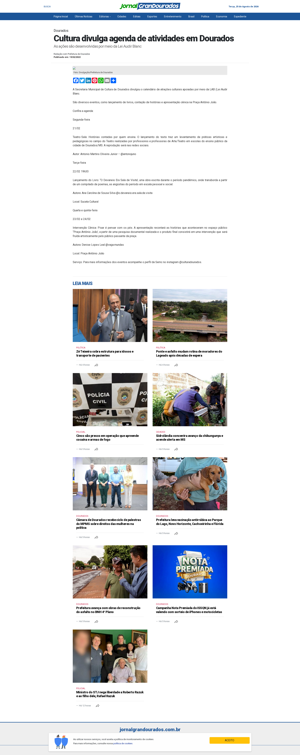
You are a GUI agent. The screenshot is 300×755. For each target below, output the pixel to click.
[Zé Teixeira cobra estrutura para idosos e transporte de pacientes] (110, 315)
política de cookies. (123, 743)
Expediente (240, 16)
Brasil (191, 16)
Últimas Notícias (83, 16)
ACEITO (229, 740)
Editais (136, 16)
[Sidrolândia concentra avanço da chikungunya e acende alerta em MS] (190, 399)
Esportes (152, 16)
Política (205, 16)
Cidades (121, 16)
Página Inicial (61, 16)
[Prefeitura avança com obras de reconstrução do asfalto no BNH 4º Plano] (110, 571)
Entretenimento (172, 16)
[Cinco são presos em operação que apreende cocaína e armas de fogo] (110, 399)
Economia (221, 16)
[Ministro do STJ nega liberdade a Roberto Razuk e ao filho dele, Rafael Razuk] (110, 656)
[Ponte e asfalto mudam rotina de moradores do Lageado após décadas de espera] (190, 315)
